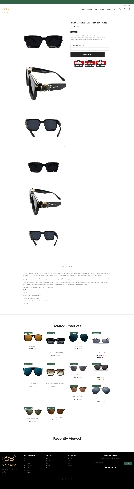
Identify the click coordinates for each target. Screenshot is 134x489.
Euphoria (101, 374)
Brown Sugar (33, 346)
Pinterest (70, 465)
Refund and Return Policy (29, 465)
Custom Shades (27, 472)
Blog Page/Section (28, 470)
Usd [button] (129, 5)
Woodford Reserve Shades (101, 353)
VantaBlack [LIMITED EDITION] (55, 353)
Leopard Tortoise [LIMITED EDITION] (56, 383)
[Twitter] (71, 479)
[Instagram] (62, 479)
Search (25, 458)
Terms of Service (27, 467)
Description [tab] (67, 266)
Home (83, 9)
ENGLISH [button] (124, 5)
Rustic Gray (78, 374)
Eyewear (102, 9)
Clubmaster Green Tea (33, 418)
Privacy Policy (27, 463)
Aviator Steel (101, 399)
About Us (89, 9)
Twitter (69, 463)
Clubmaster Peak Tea (78, 396)
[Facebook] (65, 479)
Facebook (70, 458)
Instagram (70, 460)
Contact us (26, 460)
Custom (109, 9)
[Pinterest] (68, 479)
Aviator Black (78, 346)
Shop (96, 9)
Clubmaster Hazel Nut (56, 417)
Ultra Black (33, 383)
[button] (114, 9)
